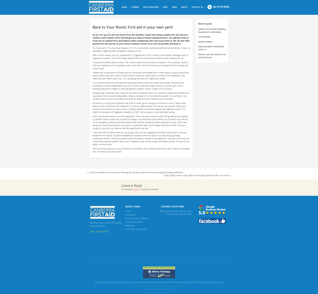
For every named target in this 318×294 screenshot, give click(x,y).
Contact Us (197, 7)
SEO (170, 289)
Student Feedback (205, 42)
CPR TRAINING (204, 37)
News (174, 7)
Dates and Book (151, 7)
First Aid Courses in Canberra (137, 218)
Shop (165, 7)
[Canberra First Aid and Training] (101, 7)
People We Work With (134, 222)
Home (124, 7)
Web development (162, 289)
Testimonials (130, 215)
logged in (137, 189)
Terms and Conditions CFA (136, 229)
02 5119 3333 (221, 6)
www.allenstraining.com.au (212, 282)
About (184, 7)
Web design (150, 289)
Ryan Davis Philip (132, 32)
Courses (135, 7)
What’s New (130, 225)
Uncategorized (115, 32)
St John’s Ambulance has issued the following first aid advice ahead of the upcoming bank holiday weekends (134, 172)
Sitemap (135, 286)
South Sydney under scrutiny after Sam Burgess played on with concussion (197, 175)
